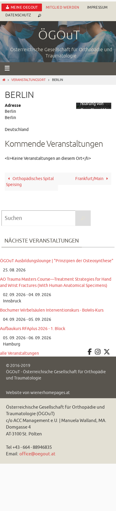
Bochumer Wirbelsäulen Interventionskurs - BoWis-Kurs (52, 310)
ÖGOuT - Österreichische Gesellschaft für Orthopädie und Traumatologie (56, 375)
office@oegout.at (37, 454)
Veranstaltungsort (28, 80)
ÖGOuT (59, 35)
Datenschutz (18, 15)
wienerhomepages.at (50, 392)
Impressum (97, 7)
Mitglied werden (62, 7)
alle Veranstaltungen (19, 353)
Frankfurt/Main (89, 178)
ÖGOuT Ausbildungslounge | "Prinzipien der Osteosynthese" (56, 260)
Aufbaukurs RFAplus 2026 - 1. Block (32, 328)
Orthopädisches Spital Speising (30, 181)
